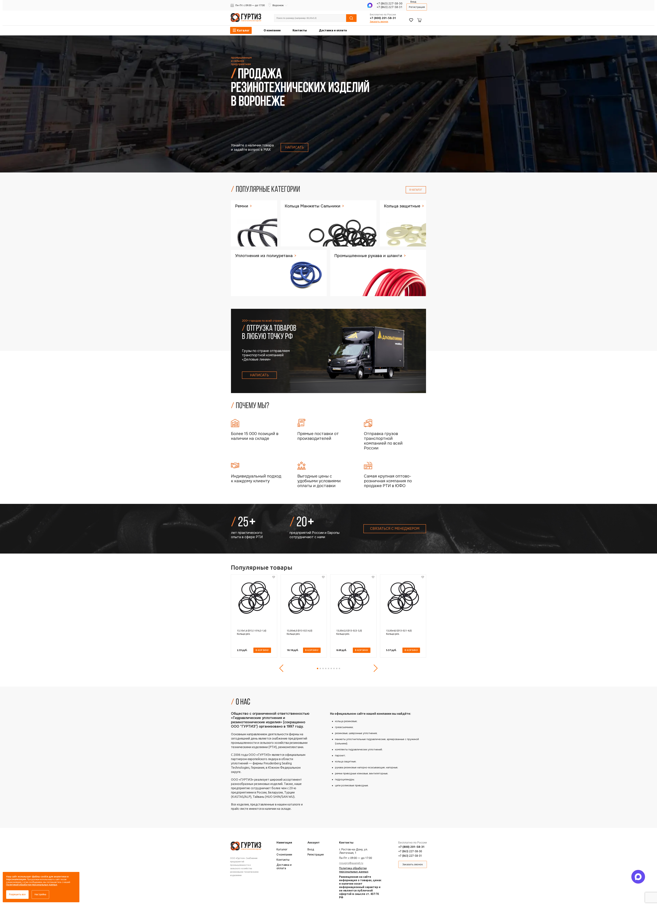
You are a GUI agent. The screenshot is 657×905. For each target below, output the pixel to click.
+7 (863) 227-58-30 (389, 3)
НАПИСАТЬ (294, 147)
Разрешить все (17, 894)
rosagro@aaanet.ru (351, 863)
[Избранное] (411, 20)
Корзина (418, 17)
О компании (272, 30)
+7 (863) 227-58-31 (389, 7)
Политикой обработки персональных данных (31, 884)
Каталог (281, 849)
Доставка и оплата (333, 30)
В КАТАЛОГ (415, 189)
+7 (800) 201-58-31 (383, 18)
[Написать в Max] (638, 877)
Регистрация (417, 6)
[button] (281, 668)
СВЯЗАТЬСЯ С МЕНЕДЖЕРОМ (394, 528)
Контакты (300, 30)
